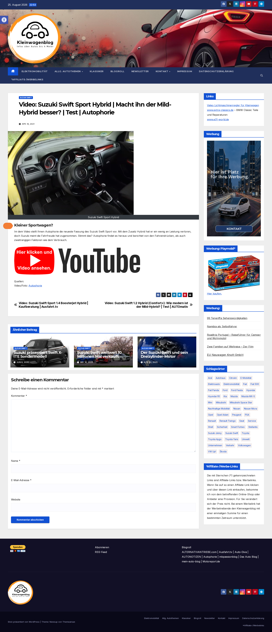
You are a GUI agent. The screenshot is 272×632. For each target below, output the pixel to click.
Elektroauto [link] (214, 384)
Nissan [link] (236, 408)
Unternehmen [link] (215, 445)
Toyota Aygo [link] (214, 439)
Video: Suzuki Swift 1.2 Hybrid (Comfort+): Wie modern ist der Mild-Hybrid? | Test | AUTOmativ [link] (146, 305)
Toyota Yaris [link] (231, 439)
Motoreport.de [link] (211, 561)
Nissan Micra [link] (250, 408)
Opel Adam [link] (222, 414)
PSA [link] (247, 414)
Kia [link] (225, 396)
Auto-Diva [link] (241, 552)
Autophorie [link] (35, 285)
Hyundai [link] (250, 390)
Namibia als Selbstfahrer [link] (222, 326)
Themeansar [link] (68, 622)
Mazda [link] (234, 396)
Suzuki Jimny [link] (215, 433)
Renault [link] (212, 420)
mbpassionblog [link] (228, 556)
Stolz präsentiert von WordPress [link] (24, 622)
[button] (8, 226)
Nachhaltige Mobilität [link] (219, 408)
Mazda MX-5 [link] (248, 396)
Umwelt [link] (245, 439)
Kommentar (19, 395)
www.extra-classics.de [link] (220, 110)
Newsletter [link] (140, 71)
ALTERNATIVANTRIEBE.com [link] (199, 552)
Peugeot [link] (236, 414)
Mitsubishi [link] (221, 402)
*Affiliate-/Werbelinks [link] (27, 79)
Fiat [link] (245, 384)
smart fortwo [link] (238, 427)
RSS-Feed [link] (101, 552)
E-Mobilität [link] (246, 378)
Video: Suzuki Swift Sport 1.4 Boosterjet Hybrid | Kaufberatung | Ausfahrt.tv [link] (53, 305)
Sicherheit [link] (222, 427)
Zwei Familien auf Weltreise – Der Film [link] (230, 346)
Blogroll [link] (117, 71)
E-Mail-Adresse (21, 480)
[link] (4, 20)
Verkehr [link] (230, 445)
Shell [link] (210, 427)
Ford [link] (225, 390)
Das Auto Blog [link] (248, 556)
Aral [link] (210, 378)
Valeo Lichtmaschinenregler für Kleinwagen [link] (233, 105)
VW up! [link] (212, 451)
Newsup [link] (54, 622)
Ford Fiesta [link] (237, 390)
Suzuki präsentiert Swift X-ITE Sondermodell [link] (38, 354)
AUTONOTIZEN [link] (191, 556)
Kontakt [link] (162, 71)
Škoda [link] (223, 451)
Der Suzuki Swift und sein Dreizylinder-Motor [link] (164, 354)
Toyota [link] (245, 433)
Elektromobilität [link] (35, 71)
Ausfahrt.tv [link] (225, 552)
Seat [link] (241, 420)
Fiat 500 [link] (255, 384)
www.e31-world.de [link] (218, 119)
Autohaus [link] (220, 378)
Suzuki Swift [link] (26, 98)
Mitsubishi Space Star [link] (241, 402)
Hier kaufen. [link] (214, 293)
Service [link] (252, 420)
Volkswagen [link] (244, 445)
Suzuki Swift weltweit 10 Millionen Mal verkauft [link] (99, 354)
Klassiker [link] (97, 71)
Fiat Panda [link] (213, 390)
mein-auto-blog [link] (191, 561)
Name (15, 460)
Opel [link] (210, 414)
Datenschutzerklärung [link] (216, 71)
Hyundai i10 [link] (214, 396)
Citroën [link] (233, 378)
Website (15, 499)
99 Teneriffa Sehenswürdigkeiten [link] (227, 318)
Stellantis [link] (253, 427)
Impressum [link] (184, 71)
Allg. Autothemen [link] (68, 71)
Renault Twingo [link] (228, 420)
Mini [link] (210, 402)
